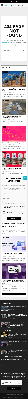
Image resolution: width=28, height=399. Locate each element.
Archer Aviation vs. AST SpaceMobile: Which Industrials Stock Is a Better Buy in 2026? (14, 281)
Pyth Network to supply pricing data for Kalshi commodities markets (17, 307)
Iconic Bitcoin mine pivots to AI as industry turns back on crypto (11, 117)
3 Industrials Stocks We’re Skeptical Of (13, 143)
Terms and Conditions (19, 397)
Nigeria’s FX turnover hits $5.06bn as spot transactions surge (12, 169)
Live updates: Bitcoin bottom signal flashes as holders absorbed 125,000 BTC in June (17, 315)
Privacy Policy (10, 397)
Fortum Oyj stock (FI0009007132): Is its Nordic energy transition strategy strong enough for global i (17, 334)
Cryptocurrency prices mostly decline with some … (13, 254)
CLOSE (25, 177)
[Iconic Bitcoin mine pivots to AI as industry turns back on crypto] (14, 107)
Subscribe (14, 388)
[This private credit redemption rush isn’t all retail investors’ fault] (4, 352)
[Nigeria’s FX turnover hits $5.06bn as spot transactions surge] (14, 159)
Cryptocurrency (5, 100)
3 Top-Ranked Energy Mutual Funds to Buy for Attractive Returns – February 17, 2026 (14, 89)
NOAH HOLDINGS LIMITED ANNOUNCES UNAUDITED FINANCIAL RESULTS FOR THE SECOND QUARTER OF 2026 (14, 225)
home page (5, 42)
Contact (5, 397)
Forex (4, 152)
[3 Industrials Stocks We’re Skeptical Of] (14, 134)
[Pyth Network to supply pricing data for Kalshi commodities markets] (4, 308)
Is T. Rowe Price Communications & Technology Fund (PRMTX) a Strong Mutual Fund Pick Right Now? (17, 324)
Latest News (6, 67)
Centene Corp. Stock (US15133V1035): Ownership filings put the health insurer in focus (17, 343)
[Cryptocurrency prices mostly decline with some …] (14, 244)
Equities (4, 264)
